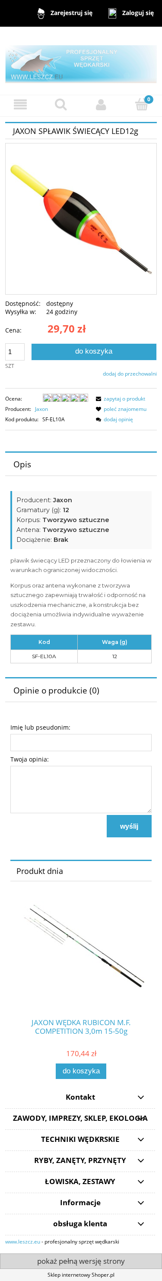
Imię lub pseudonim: (40, 727)
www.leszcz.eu (22, 1241)
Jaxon (41, 409)
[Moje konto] (101, 104)
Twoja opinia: (29, 759)
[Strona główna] (81, 60)
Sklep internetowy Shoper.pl (81, 1274)
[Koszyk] (141, 104)
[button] (20, 104)
